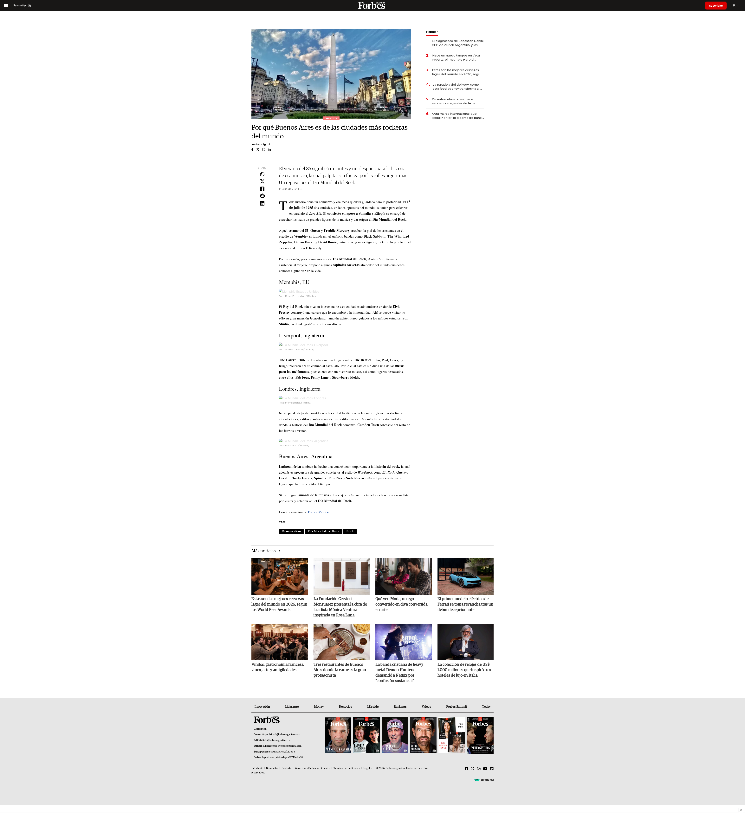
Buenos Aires (291, 531)
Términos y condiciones (347, 768)
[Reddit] (262, 196)
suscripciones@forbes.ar (282, 752)
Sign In (736, 5)
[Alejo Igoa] (395, 735)
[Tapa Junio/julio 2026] (338, 735)
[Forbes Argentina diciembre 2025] (423, 735)
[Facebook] (262, 189)
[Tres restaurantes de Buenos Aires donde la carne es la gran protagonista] (342, 642)
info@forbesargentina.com (277, 740)
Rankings (400, 706)
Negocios (345, 706)
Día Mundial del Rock (324, 531)
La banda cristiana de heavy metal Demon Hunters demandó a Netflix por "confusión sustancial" (399, 673)
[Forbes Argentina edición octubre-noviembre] (451, 735)
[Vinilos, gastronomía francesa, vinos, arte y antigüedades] (279, 642)
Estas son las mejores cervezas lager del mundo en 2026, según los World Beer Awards (457, 72)
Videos (426, 706)
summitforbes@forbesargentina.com (282, 746)
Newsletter (272, 768)
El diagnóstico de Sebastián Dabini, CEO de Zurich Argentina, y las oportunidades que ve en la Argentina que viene (458, 43)
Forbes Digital (260, 144)
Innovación (262, 706)
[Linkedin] (262, 203)
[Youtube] (485, 769)
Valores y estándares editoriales (312, 768)
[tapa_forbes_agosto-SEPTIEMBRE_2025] (480, 735)
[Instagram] (479, 769)
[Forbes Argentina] (372, 5)
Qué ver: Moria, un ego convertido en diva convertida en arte (401, 604)
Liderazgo (292, 706)
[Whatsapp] (262, 174)
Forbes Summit (456, 706)
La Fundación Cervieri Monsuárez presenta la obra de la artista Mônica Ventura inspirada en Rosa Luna (340, 607)
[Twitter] (262, 181)
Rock (350, 531)
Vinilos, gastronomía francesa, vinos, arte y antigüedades (277, 667)
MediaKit (257, 768)
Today (486, 706)
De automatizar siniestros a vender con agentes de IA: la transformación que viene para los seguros (457, 101)
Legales (367, 768)
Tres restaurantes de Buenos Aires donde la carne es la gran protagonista (340, 670)
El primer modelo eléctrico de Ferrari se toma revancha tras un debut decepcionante (465, 604)
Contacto (287, 768)
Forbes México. (319, 511)
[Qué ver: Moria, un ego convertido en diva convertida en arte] (403, 576)
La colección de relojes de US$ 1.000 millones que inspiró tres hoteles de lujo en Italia (464, 670)
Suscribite (716, 5)
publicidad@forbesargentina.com (282, 734)
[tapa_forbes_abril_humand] (366, 735)
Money (319, 706)
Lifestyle (373, 706)
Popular (432, 32)
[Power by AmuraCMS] (484, 779)
